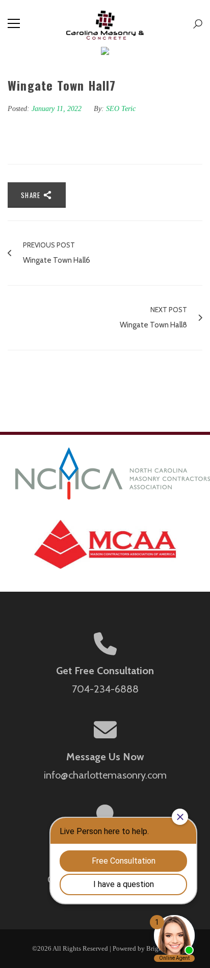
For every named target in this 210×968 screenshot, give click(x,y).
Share (32, 195)
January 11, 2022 (58, 109)
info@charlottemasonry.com (105, 775)
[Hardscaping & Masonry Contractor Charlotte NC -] (105, 23)
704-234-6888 (105, 689)
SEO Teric (121, 109)
